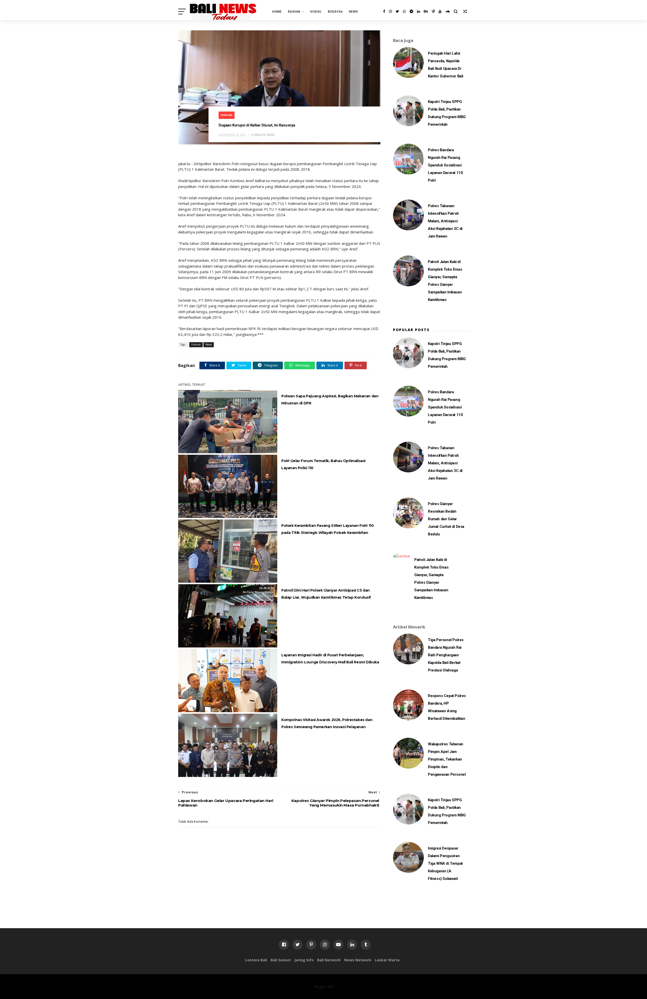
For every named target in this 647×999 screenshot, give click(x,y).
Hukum (227, 115)
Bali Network (329, 960)
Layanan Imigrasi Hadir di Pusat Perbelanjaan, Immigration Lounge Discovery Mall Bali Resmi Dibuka (330, 658)
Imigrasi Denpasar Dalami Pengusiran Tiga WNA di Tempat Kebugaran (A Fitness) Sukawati (445, 863)
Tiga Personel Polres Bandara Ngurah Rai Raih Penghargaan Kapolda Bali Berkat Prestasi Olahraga (446, 655)
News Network (357, 960)
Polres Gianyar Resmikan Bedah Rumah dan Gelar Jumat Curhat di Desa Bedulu (446, 519)
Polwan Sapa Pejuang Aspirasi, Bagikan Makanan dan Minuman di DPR (329, 399)
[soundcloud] (447, 11)
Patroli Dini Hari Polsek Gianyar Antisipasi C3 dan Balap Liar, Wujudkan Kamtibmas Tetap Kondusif (326, 594)
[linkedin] (418, 11)
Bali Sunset (281, 960)
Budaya (334, 11)
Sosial (315, 11)
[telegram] (411, 11)
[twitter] (397, 11)
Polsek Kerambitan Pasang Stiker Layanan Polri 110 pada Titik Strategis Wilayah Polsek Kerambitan (327, 529)
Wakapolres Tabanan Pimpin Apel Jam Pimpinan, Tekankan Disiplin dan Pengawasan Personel (447, 759)
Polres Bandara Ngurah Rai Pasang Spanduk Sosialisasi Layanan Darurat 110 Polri (445, 165)
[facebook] (384, 11)
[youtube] (440, 11)
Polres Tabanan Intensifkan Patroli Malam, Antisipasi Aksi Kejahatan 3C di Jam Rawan (445, 221)
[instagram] (390, 11)
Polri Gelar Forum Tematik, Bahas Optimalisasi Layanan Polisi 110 (323, 464)
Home (277, 11)
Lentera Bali (256, 960)
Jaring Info (304, 960)
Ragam (294, 11)
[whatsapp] (404, 11)
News (353, 11)
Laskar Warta (387, 960)
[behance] (426, 11)
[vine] (433, 11)
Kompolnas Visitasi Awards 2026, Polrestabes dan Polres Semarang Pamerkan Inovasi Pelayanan (326, 723)
